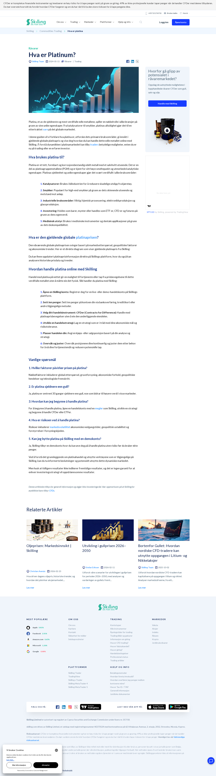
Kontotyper (115, 625)
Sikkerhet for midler (77, 635)
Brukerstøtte (172, 13)
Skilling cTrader (75, 680)
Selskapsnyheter (76, 639)
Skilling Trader (74, 673)
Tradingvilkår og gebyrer (121, 635)
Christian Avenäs (37, 571)
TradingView (74, 676)
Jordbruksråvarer (160, 643)
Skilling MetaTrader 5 (78, 687)
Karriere (72, 628)
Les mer (30, 587)
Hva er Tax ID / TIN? (119, 687)
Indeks (155, 632)
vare (45, 129)
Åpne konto (180, 22)
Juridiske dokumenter (120, 694)
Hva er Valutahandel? (119, 646)
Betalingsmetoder (118, 673)
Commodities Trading (51, 31)
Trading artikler (117, 660)
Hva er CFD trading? (119, 643)
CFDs (51, 490)
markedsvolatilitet (60, 427)
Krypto (155, 639)
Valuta (155, 625)
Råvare (155, 635)
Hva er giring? (116, 650)
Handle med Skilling (167, 103)
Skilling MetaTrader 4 (78, 683)
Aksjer (155, 628)
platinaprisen (86, 237)
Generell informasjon (119, 690)
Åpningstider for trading (121, 632)
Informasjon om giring (120, 639)
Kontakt (72, 632)
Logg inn (163, 22)
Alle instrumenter (118, 628)
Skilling (30, 31)
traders (94, 144)
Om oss (71, 625)
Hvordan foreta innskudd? (122, 676)
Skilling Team (38, 61)
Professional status (119, 657)
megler (99, 408)
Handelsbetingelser (119, 653)
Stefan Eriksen (92, 567)
